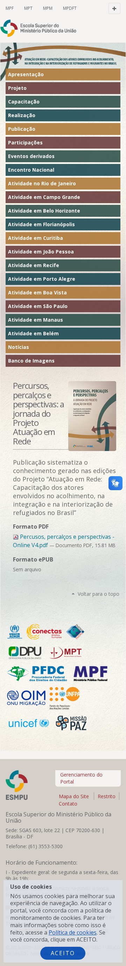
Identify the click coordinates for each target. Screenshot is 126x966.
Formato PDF (31, 526)
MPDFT (70, 8)
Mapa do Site (74, 796)
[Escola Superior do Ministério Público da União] (24, 28)
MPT (28, 8)
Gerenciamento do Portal (81, 778)
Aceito (63, 953)
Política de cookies (73, 932)
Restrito (106, 796)
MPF (10, 8)
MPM (47, 8)
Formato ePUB (33, 559)
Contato (68, 803)
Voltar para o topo (98, 594)
